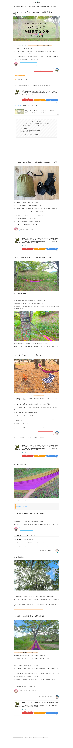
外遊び (43, 737)
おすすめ (26, 737)
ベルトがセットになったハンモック (21, 234)
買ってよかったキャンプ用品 (19, 737)
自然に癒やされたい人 (24, 133)
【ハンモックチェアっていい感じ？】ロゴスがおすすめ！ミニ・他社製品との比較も (41, 110)
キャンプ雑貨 (35, 737)
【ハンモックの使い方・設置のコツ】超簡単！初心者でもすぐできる (32, 125)
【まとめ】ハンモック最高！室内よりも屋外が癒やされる (30, 134)
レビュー (39, 737)
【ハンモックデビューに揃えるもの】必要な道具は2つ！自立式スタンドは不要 (34, 123)
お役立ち (30, 737)
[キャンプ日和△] (36, 2)
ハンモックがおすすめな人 (24, 128)
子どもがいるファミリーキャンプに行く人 (28, 131)
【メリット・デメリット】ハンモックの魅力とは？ (29, 127)
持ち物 (47, 737)
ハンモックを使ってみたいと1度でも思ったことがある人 (30, 130)
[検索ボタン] (58, 6)
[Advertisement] (36, 148)
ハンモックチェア (18, 105)
